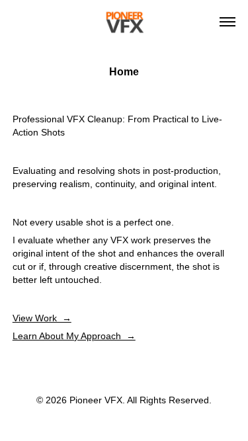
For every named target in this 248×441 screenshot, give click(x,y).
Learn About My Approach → (74, 336)
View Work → (42, 318)
